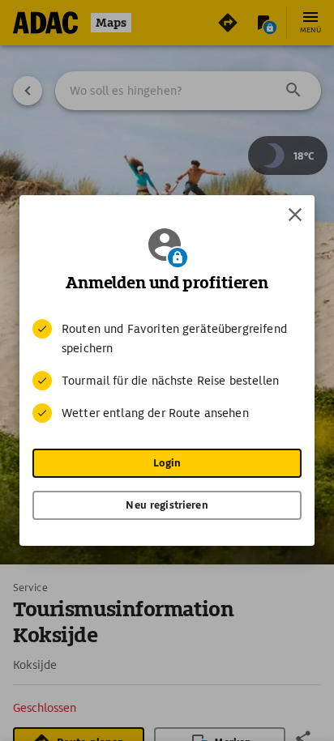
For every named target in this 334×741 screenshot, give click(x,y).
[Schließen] (295, 214)
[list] (167, 371)
